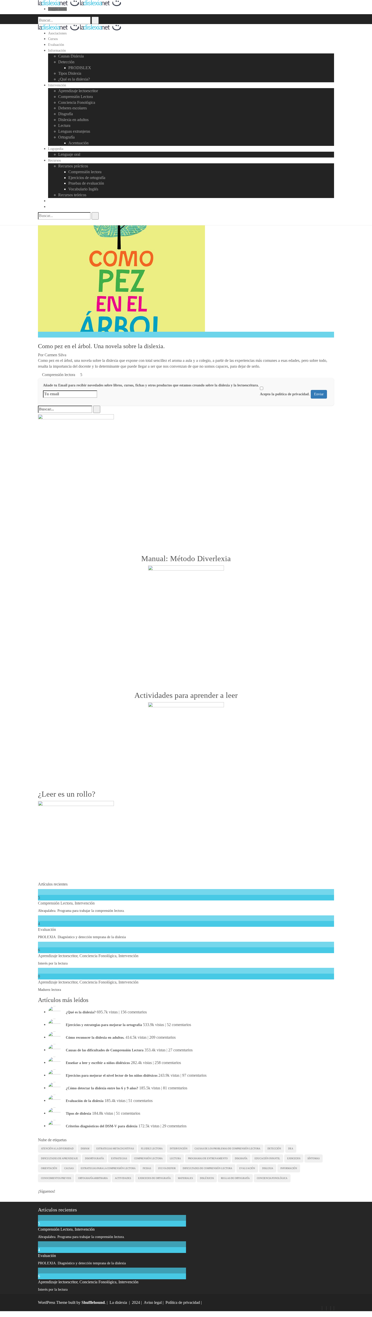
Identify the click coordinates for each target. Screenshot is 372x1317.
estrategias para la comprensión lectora (108, 1168)
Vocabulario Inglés (83, 189)
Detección (66, 62)
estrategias (119, 1158)
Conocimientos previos (56, 1178)
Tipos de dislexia (78, 1113)
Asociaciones (57, 33)
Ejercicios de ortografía (86, 177)
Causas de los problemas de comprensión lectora (227, 1148)
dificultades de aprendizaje (59, 1158)
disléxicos (207, 1178)
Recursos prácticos (73, 166)
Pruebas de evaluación (86, 183)
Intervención (57, 85)
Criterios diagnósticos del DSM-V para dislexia (101, 1126)
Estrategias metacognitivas (115, 1148)
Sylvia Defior (167, 1168)
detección (274, 1148)
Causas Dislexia (71, 56)
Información (57, 50)
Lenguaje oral (69, 154)
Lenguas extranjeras (74, 131)
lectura (175, 1158)
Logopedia (55, 149)
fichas (147, 1168)
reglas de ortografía (235, 1178)
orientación (49, 1168)
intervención (179, 1148)
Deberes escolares (72, 108)
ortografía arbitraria (93, 1178)
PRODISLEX (79, 68)
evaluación (247, 1168)
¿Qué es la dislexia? (74, 79)
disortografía (94, 1158)
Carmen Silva (55, 355)
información (288, 1168)
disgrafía (241, 1158)
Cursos (53, 39)
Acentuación (78, 143)
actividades (123, 1178)
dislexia (267, 1168)
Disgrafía (65, 114)
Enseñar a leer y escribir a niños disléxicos (98, 1063)
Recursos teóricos (72, 195)
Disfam (85, 1148)
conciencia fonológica (272, 1178)
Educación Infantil (267, 1158)
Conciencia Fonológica (76, 102)
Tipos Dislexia (69, 73)
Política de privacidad (183, 1302)
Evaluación (56, 45)
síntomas (313, 1158)
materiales (185, 1178)
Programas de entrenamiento (208, 1158)
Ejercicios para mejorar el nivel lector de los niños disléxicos (111, 1075)
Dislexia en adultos (73, 119)
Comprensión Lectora (75, 96)
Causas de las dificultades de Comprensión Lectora (104, 1050)
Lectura (64, 125)
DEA (290, 1148)
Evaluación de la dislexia (85, 1101)
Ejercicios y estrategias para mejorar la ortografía (104, 1025)
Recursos (54, 160)
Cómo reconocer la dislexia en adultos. (95, 1037)
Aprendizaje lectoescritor (78, 91)
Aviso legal (153, 1302)
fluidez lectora (152, 1148)
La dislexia (118, 1302)
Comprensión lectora (84, 172)
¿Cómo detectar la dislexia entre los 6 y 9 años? (102, 1088)
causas (69, 1168)
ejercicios (293, 1158)
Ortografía (66, 137)
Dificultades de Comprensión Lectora (207, 1168)
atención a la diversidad (57, 1148)
